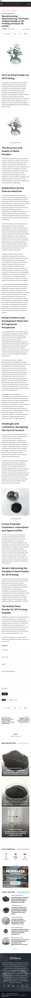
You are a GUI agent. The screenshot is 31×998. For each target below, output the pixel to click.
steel (16, 700)
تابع (15, 853)
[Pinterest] (17, 985)
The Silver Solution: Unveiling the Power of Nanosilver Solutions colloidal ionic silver (15, 833)
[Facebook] (4, 985)
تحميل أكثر (15, 948)
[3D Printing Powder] (15, 502)
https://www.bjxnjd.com (15, 736)
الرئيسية (3, 10)
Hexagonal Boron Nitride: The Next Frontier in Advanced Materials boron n (23, 720)
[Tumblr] (22, 985)
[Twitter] (27, 985)
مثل (6, 853)
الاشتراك (25, 853)
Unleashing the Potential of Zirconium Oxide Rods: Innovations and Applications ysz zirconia (20, 942)
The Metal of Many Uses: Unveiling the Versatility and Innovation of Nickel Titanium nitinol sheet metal (15, 802)
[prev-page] (3, 841)
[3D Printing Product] (15, 125)
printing (11, 700)
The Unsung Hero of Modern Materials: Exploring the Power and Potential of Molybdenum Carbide (15, 772)
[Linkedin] (13, 985)
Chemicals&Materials (11, 10)
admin (5, 28)
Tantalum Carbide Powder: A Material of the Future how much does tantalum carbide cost (20, 932)
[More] (25, 33)
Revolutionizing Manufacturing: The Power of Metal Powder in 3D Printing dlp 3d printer (8, 720)
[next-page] (5, 841)
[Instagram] (8, 985)
